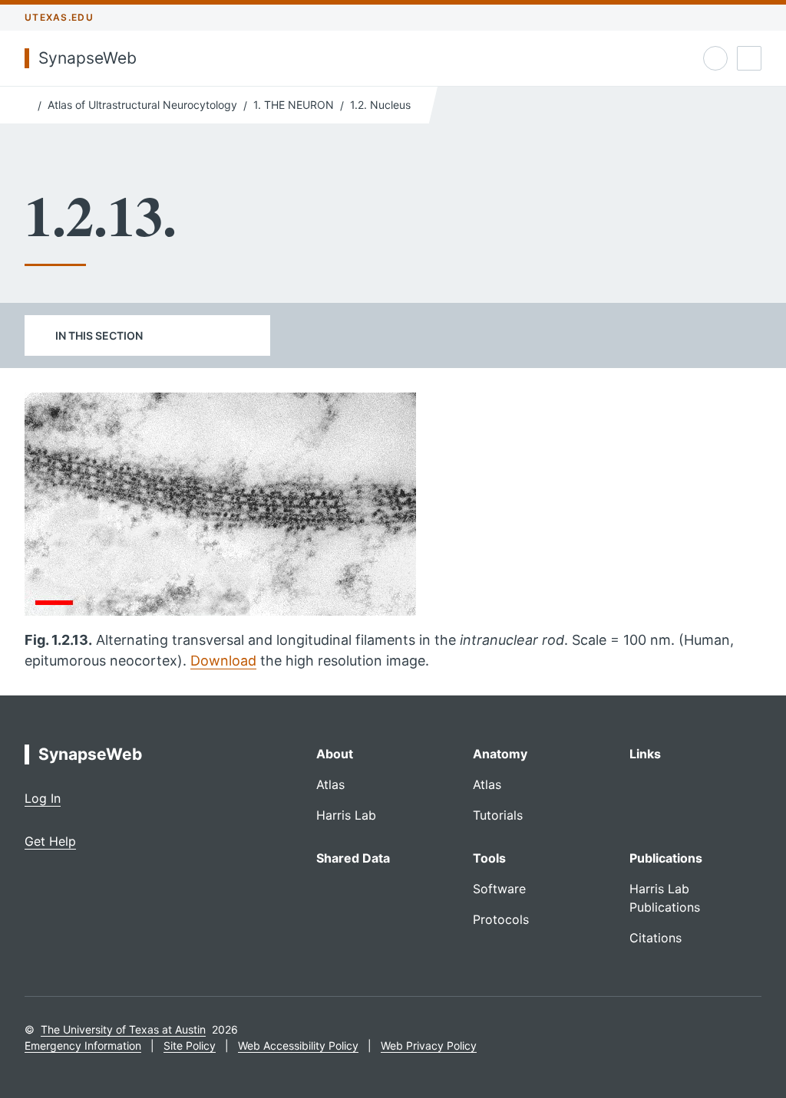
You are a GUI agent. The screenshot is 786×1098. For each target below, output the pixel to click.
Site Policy (189, 1045)
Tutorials (498, 815)
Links (645, 753)
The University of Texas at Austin (123, 1029)
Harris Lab (346, 815)
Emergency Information (83, 1045)
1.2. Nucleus (380, 104)
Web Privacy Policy (429, 1045)
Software (499, 888)
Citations (655, 937)
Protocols (501, 919)
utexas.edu (59, 17)
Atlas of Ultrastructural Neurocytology (142, 104)
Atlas (330, 784)
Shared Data (353, 858)
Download (223, 661)
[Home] (28, 103)
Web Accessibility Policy (298, 1045)
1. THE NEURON (293, 104)
